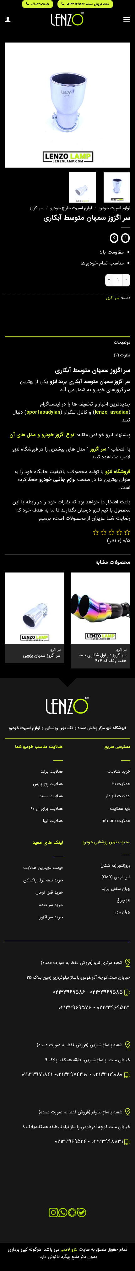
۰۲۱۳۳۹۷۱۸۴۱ (37, 1074)
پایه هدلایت (120, 808)
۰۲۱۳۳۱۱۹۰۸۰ (107, 1074)
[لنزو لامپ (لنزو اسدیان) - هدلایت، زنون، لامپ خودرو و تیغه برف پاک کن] (67, 19)
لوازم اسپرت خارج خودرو (71, 208)
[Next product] (125, 238)
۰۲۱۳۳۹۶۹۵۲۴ (70, 1141)
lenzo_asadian (111, 412)
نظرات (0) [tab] (122, 355)
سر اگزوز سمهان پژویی (42, 655)
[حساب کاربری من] (8, 19)
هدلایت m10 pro (116, 821)
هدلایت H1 (121, 784)
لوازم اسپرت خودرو (114, 208)
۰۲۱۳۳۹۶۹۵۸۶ (69, 992)
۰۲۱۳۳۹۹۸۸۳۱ (107, 1141)
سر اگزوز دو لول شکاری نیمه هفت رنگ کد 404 (103, 658)
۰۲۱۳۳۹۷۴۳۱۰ (72, 1074)
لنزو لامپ (68, 1249)
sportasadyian (43, 412)
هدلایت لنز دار (118, 796)
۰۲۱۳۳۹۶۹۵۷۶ (74, 1007)
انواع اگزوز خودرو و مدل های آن (42, 435)
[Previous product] (114, 238)
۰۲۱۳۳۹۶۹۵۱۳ (113, 1007)
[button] (126, 19)
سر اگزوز (37, 208)
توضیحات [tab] (122, 343)
